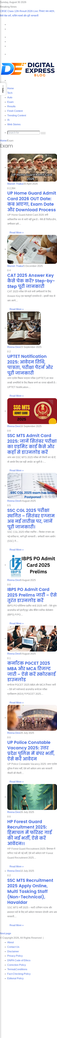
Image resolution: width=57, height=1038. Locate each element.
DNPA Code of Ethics (18, 960)
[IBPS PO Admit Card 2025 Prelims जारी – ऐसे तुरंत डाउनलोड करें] (32, 565)
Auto (9, 97)
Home (10, 88)
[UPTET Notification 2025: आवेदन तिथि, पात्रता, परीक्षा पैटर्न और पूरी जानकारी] (24, 328)
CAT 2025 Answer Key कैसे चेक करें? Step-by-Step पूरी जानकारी (31, 280)
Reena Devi (13, 347)
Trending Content (16, 115)
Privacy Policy (15, 956)
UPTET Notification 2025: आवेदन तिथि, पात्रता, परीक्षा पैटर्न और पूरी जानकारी (30, 364)
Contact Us (13, 947)
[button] (3, 89)
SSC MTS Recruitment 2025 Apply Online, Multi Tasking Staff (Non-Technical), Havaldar (30, 891)
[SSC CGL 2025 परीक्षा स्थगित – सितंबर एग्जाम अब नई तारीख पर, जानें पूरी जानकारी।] (32, 485)
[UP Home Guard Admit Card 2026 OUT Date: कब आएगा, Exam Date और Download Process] (32, 167)
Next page (5, 933)
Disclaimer (13, 951)
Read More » (17, 232)
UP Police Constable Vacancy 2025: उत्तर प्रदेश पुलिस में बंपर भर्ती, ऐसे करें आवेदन (31, 751)
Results (11, 106)
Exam (10, 102)
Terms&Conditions (17, 969)
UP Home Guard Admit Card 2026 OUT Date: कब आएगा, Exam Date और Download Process (31, 201)
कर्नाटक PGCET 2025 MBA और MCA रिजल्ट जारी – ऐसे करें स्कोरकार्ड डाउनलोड (31, 671)
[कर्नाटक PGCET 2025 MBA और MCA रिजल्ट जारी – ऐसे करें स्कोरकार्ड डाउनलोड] (32, 638)
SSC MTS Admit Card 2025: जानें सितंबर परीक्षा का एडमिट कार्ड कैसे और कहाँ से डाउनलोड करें (32, 444)
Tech (9, 93)
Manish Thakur (15, 183)
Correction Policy (16, 965)
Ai (8, 120)
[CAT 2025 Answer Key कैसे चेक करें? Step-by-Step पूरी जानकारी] (32, 249)
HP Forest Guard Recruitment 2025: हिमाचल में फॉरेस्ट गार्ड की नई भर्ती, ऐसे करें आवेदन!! (29, 833)
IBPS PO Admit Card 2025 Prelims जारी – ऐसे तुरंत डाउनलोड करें (32, 595)
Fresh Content (15, 111)
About (10, 942)
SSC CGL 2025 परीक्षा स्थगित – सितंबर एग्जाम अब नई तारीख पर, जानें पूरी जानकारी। (31, 518)
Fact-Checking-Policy (19, 974)
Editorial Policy (15, 978)
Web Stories (14, 124)
